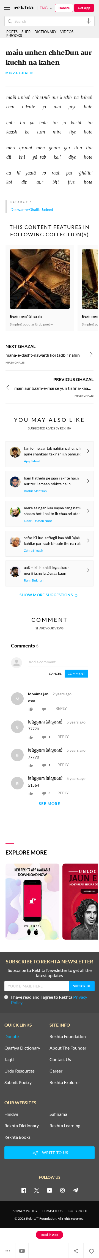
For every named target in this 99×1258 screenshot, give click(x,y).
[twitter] (36, 1190)
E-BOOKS (14, 35)
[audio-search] (88, 20)
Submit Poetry (18, 1082)
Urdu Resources (19, 1071)
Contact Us (60, 1059)
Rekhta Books (17, 1137)
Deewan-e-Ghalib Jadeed (31, 209)
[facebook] (23, 1190)
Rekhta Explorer (65, 1082)
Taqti (9, 1059)
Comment (76, 674)
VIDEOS (66, 32)
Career (56, 1071)
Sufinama (58, 1114)
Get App (84, 8)
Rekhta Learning (65, 1125)
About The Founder (68, 1048)
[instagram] (62, 1190)
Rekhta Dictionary (21, 1125)
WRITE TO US (55, 1152)
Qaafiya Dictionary (22, 1048)
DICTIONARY (45, 32)
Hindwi (11, 1114)
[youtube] (49, 1190)
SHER (26, 32)
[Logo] (24, 8)
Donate (64, 8)
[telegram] (75, 1190)
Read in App (49, 1235)
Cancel (55, 674)
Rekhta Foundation (68, 1036)
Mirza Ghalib (20, 73)
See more (49, 804)
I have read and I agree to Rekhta (49, 999)
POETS (12, 32)
